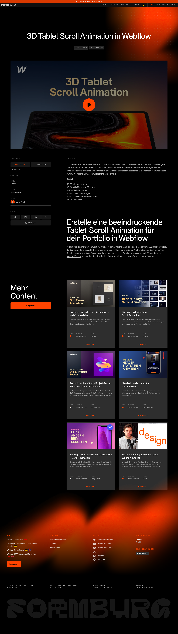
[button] (143, 5)
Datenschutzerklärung (144, 587)
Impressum (139, 586)
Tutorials (53, 544)
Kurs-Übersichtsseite (58, 540)
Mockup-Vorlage (74, 256)
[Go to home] (8, 5)
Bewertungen (55, 548)
